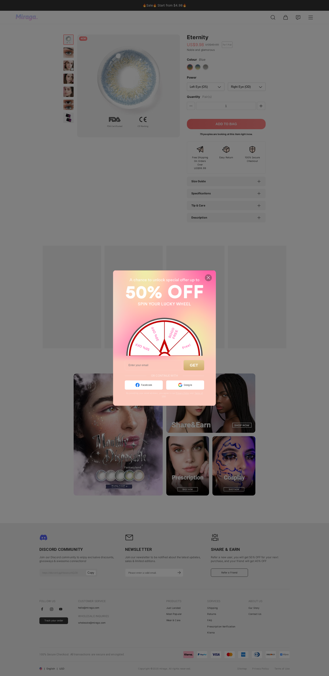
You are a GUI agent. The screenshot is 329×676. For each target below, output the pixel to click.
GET (194, 365)
